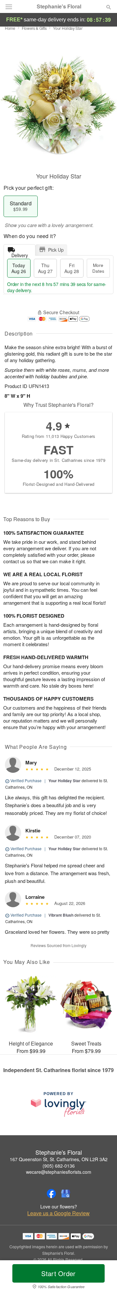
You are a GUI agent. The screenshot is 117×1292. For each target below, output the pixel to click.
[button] (103, 1277)
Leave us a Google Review (58, 1213)
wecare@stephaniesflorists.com (58, 1172)
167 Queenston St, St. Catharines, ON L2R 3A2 (59, 1159)
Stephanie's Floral (59, 6)
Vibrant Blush (60, 915)
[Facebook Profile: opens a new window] (51, 1193)
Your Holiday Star (64, 780)
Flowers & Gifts (34, 28)
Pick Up (56, 249)
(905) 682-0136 (59, 1165)
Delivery (19, 254)
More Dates (98, 268)
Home (10, 28)
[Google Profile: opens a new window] (65, 1193)
